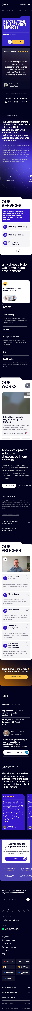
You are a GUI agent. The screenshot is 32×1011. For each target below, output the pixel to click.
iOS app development (8, 496)
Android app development (10, 515)
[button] (18, 251)
